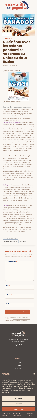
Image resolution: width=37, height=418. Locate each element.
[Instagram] (16, 345)
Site (7, 303)
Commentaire (11, 261)
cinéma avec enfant (10, 241)
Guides (18, 365)
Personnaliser (18, 409)
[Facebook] (20, 345)
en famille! (22, 241)
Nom (8, 285)
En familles (18, 368)
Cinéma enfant (7, 38)
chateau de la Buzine (11, 238)
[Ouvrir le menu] (31, 5)
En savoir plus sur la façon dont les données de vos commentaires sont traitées (17, 319)
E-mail (9, 294)
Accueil (18, 362)
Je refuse (18, 404)
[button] (34, 374)
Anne (6, 65)
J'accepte (18, 399)
